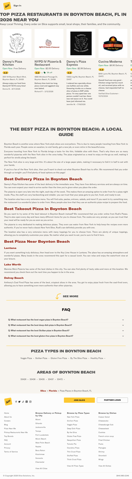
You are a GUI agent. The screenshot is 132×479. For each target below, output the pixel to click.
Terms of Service (11, 452)
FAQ (5, 440)
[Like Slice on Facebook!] (16, 402)
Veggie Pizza (72, 424)
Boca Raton (40, 450)
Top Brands (8, 436)
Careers (7, 421)
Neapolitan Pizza (74, 440)
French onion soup (106, 436)
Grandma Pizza (73, 448)
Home (6, 413)
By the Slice (72, 432)
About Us (8, 417)
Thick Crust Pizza (74, 459)
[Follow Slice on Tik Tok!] (23, 402)
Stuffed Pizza (72, 455)
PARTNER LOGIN (112, 400)
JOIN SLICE (79, 400)
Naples (38, 446)
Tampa (38, 431)
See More (70, 296)
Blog (6, 424)
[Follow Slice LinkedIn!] (27, 402)
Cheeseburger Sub (105, 424)
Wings (101, 459)
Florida (53, 390)
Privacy (7, 448)
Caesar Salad (104, 417)
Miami (38, 419)
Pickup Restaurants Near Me (16, 432)
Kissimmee (39, 454)
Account (7, 444)
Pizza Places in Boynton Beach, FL (76, 390)
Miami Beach (40, 439)
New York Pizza (73, 417)
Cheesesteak (103, 428)
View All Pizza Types (75, 466)
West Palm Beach (42, 443)
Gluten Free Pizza (74, 436)
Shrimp (101, 452)
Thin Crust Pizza (73, 452)
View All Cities (41, 468)
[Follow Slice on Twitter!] (19, 402)
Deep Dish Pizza (73, 428)
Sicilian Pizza (72, 421)
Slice (43, 390)
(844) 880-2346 (122, 475)
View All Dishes (104, 466)
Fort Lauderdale (41, 435)
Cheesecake (103, 421)
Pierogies (102, 448)
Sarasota (39, 458)
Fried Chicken (104, 440)
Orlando (38, 423)
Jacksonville (40, 427)
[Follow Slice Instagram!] (30, 402)
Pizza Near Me (10, 428)
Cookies (101, 432)
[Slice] (7, 6)
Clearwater (39, 462)
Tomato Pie (71, 444)
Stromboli (102, 455)
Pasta (100, 444)
